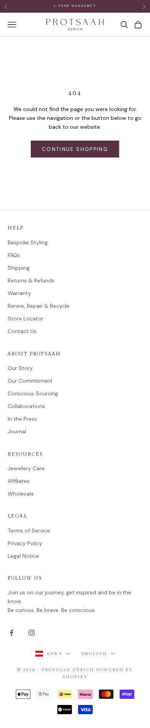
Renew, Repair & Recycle (38, 305)
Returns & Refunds (31, 280)
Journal (17, 431)
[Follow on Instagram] (31, 633)
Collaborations (26, 406)
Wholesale (21, 493)
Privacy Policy (25, 543)
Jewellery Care (26, 468)
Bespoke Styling (28, 242)
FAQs (14, 255)
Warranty (19, 293)
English (94, 653)
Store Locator (25, 318)
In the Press (22, 418)
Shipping (19, 267)
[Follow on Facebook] (11, 633)
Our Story (20, 368)
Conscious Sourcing (33, 393)
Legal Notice (23, 555)
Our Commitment (30, 380)
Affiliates (19, 481)
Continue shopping (75, 149)
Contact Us (22, 331)
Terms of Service (29, 530)
